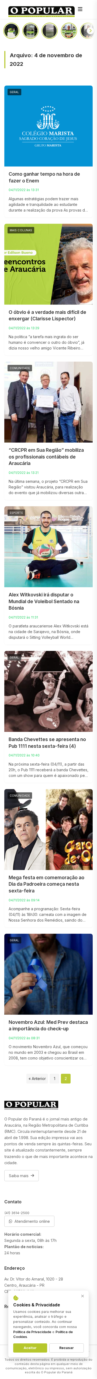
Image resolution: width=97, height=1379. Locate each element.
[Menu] (80, 9)
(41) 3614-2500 (16, 1213)
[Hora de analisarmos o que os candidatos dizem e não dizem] (88, 31)
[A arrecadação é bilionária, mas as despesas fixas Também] (69, 31)
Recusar (66, 1348)
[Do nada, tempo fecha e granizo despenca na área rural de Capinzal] (49, 31)
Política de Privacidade (32, 1332)
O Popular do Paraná (56, 1372)
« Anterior (37, 1078)
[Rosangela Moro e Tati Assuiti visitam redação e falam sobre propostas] (11, 31)
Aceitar (30, 1348)
